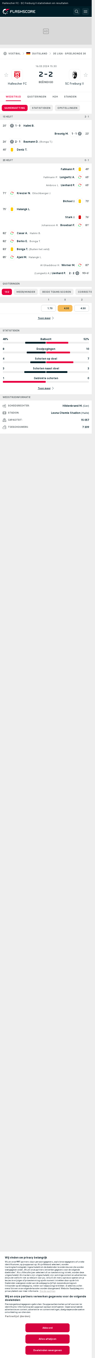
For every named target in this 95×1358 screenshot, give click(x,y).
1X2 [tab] (6, 291)
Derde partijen (47, 1291)
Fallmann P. (50, 177)
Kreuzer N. (23, 193)
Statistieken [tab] (41, 108)
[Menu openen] (85, 11)
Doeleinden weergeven (47, 1350)
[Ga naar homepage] (22, 11)
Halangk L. (35, 257)
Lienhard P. (68, 185)
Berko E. (22, 241)
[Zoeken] (76, 11)
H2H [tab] (55, 96)
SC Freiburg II (74, 84)
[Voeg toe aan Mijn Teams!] (6, 74)
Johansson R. (50, 225)
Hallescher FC (17, 84)
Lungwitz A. (67, 177)
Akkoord (47, 1327)
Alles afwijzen (47, 1338)
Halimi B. (35, 233)
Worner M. (68, 265)
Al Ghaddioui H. (50, 265)
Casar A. (22, 233)
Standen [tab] (70, 96)
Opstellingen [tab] (67, 108)
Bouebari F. (67, 225)
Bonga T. (45, 141)
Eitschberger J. (41, 193)
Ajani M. (22, 257)
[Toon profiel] (17, 75)
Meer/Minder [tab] (25, 291)
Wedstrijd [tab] (13, 96)
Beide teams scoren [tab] (56, 291)
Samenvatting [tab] (14, 108)
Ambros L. (52, 185)
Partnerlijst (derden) (17, 1316)
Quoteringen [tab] (36, 96)
